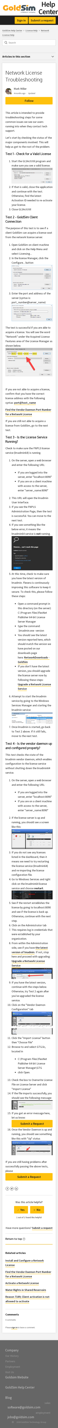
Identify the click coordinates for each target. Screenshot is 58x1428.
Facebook (7, 1190)
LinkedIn (16, 1190)
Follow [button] (29, 101)
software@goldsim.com (24, 1407)
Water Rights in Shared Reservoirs (25, 1290)
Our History (12, 1356)
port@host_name (25, 402)
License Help (32, 30)
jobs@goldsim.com (21, 1417)
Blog (8, 1398)
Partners (10, 1361)
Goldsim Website (16, 1377)
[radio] (21, 1209)
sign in (14, 1327)
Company (12, 1350)
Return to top (13, 1239)
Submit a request (42, 20)
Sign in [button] (21, 20)
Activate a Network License (22, 1283)
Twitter (12, 1190)
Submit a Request (32, 1124)
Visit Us (9, 1372)
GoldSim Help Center (12, 30)
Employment (12, 1366)
